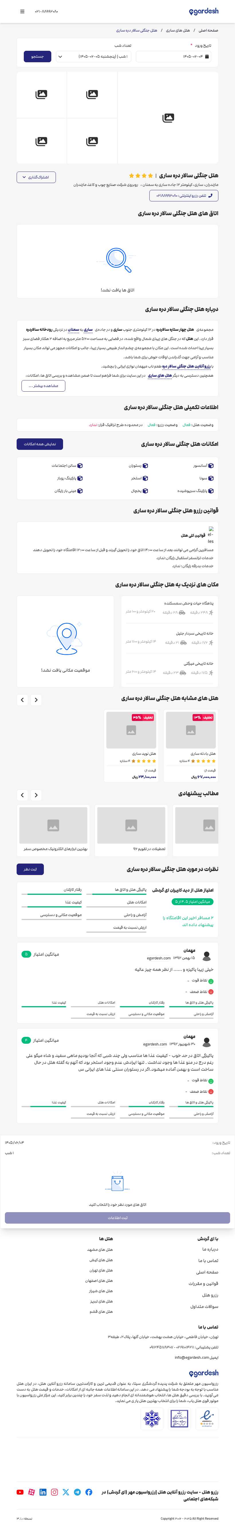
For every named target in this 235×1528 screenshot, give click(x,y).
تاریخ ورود (200, 45)
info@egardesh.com (192, 1357)
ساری (88, 329)
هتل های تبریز (101, 1301)
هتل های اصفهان (99, 1281)
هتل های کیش (101, 1260)
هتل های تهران (101, 1270)
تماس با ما (208, 1260)
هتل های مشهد (100, 1250)
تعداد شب (122, 45)
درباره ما (210, 1249)
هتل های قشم (101, 1312)
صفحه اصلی (207, 1272)
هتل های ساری (160, 375)
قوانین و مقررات (203, 1283)
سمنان (73, 329)
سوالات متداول (204, 1306)
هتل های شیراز (101, 1291)
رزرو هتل (210, 1295)
